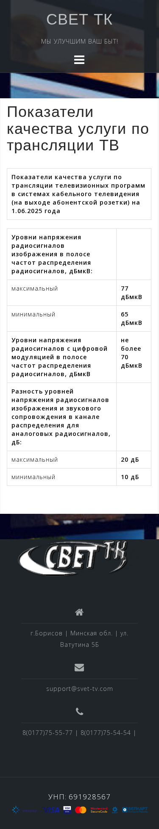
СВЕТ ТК (79, 20)
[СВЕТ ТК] (76, 557)
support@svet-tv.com (79, 689)
